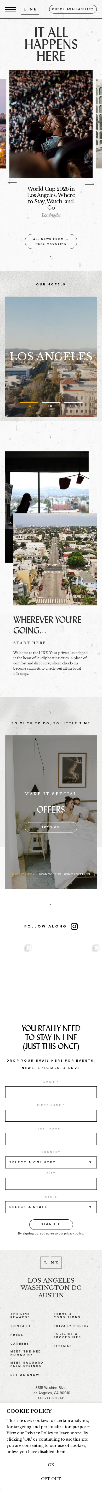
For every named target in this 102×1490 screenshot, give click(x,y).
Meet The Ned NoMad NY (26, 1350)
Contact (20, 1322)
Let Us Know (24, 1371)
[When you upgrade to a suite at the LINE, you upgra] (68, 971)
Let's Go (51, 824)
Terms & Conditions (67, 1312)
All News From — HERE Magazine (51, 238)
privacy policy (73, 1230)
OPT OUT (51, 1478)
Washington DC (51, 1284)
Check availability (73, 9)
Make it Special (24, 871)
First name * (51, 1102)
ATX (73, 403)
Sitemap (63, 1343)
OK (51, 1464)
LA (28, 403)
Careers (19, 1340)
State (51, 1193)
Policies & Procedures (67, 1332)
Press (17, 1331)
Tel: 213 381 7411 (50, 1395)
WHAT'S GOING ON (77, 871)
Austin (51, 1292)
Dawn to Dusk (50, 871)
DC (51, 403)
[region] (51, 1446)
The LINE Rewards (20, 1312)
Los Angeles (51, 353)
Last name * (51, 1125)
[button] (10, 9)
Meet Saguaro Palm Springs (27, 1361)
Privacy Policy (71, 1322)
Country (51, 1149)
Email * (51, 1078)
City (51, 1170)
